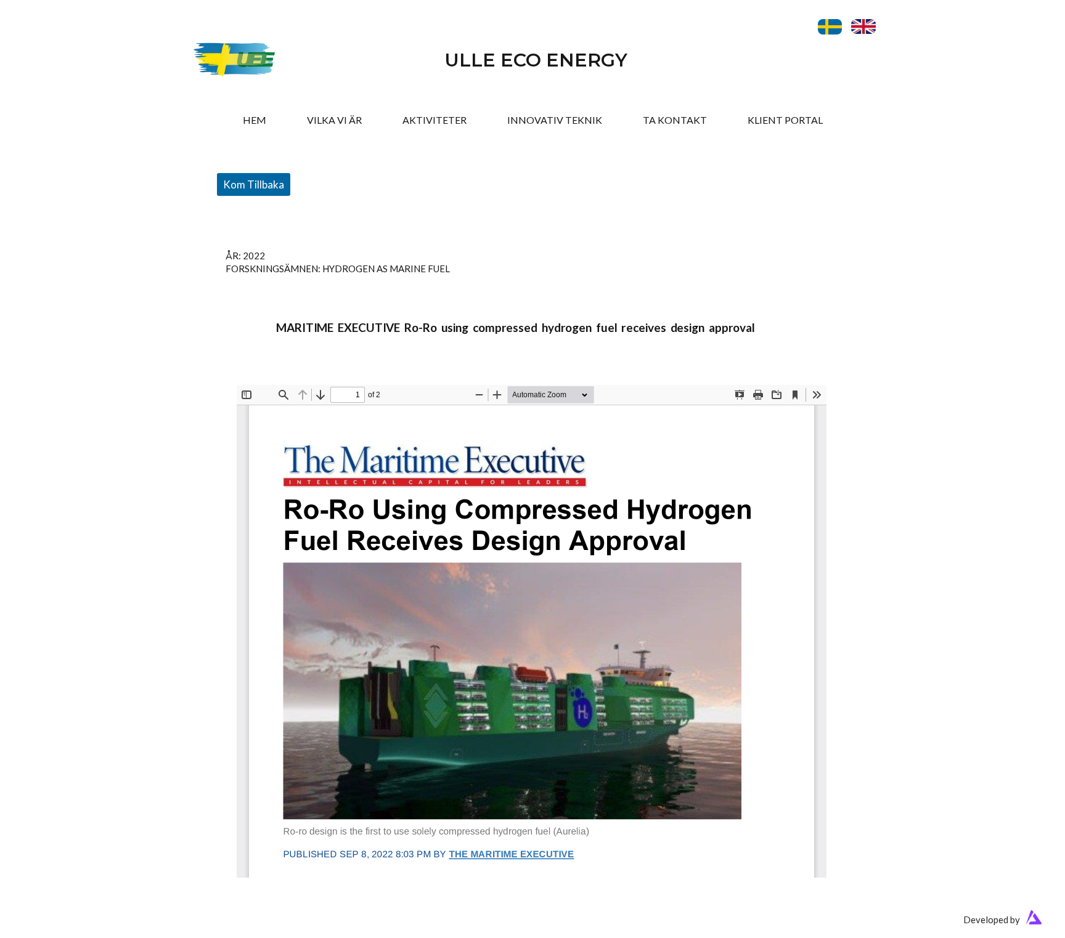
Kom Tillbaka (253, 184)
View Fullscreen (269, 375)
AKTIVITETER (434, 120)
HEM (254, 120)
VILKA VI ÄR (334, 120)
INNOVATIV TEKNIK (554, 120)
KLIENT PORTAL (785, 120)
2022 (254, 255)
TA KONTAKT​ (675, 120)
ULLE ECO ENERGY (535, 60)
